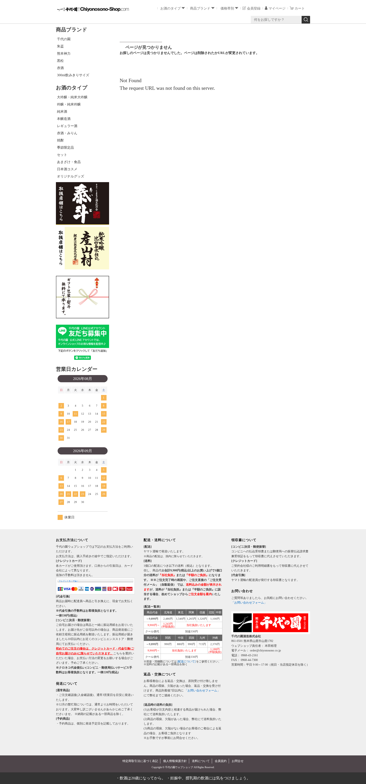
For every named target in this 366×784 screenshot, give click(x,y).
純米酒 (62, 111)
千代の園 (64, 39)
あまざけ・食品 (69, 162)
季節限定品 (65, 147)
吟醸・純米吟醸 (69, 104)
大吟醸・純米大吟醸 (72, 97)
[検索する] (306, 20)
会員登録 (254, 8)
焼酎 (60, 140)
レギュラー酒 (67, 126)
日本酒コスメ (67, 169)
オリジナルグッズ (70, 176)
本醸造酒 (64, 119)
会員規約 (221, 761)
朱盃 (60, 46)
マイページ (277, 8)
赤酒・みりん (67, 133)
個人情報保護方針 (175, 761)
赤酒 (60, 68)
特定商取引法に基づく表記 (140, 761)
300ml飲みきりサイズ (73, 75)
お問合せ (238, 761)
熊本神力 (64, 53)
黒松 (60, 60)
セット (62, 155)
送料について (201, 761)
